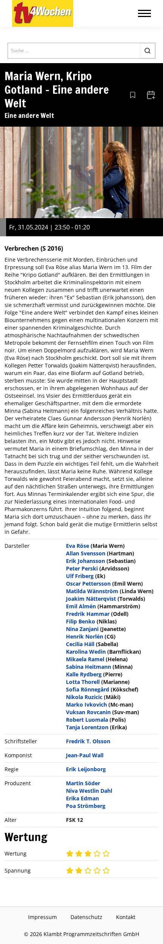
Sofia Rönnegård (87, 689)
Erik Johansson (85, 560)
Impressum (42, 917)
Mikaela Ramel (85, 659)
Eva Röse (77, 545)
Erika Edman (82, 798)
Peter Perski (82, 568)
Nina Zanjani (82, 628)
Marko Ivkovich (86, 704)
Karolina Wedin (86, 651)
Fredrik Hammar (88, 613)
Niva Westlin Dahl (89, 790)
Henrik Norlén (84, 636)
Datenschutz (86, 917)
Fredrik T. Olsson (88, 741)
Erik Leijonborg (86, 769)
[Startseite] (42, 13)
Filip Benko (80, 621)
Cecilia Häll (80, 644)
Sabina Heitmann (88, 666)
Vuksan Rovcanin (88, 712)
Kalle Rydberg (84, 674)
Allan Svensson (85, 553)
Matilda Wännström (92, 591)
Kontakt (125, 917)
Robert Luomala (87, 719)
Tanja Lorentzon (87, 727)
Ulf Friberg (80, 576)
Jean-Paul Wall (84, 755)
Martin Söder (83, 783)
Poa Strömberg (85, 805)
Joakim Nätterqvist (91, 598)
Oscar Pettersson (88, 583)
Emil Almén (81, 606)
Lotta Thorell (83, 681)
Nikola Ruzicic (84, 697)
